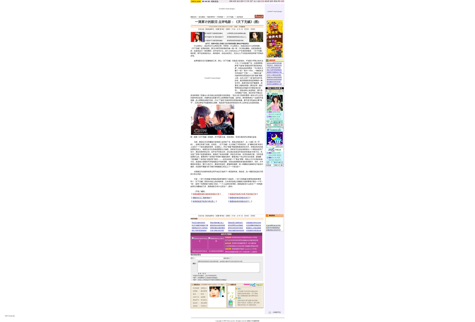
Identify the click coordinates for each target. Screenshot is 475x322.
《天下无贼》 (230, 17)
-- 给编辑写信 (276, 312)
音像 (267, 230)
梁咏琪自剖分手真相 (250, 237)
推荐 (227, 29)
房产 (251, 1)
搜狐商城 (272, 215)
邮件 (271, 1)
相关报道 (240, 17)
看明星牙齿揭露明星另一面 (241, 243)
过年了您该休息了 (245, 252)
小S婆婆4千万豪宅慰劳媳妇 (214, 40)
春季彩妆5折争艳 (275, 225)
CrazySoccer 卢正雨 (250, 249)
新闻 (230, 1)
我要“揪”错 (220, 29)
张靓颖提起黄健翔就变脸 (250, 240)
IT (245, 1)
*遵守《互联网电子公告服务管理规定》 (206, 278)
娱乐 (238, 1)
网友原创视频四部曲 (232, 252)
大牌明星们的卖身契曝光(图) (236, 33)
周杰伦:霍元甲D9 (275, 230)
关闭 (252, 29)
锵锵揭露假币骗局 (238, 249)
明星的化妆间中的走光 (199, 251)
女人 (255, 1)
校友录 (267, 1)
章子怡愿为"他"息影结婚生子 (214, 37)
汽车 (247, 1)
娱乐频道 (202, 17)
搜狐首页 (193, 17)
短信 (259, 1)
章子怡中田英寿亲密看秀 (233, 240)
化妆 (267, 225)
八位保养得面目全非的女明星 (235, 246)
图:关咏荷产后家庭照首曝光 (214, 33)
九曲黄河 (254, 252)
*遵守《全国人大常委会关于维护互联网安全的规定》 (210, 280)
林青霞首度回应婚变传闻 (235, 40)
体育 (234, 1)
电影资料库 (211, 17)
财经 (242, 1)
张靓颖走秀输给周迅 (251, 246)
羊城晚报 (242, 27)
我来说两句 (209, 29)
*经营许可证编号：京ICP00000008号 (205, 276)
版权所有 (256, 321)
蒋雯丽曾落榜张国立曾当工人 (236, 37)
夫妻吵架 (253, 243)
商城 (275, 1)
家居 (267, 228)
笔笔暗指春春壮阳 (238, 237)
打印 (246, 29)
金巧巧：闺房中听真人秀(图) (214, 43)
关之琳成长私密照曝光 (216, 251)
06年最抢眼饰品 (274, 228)
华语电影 (220, 17)
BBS (279, 1)
